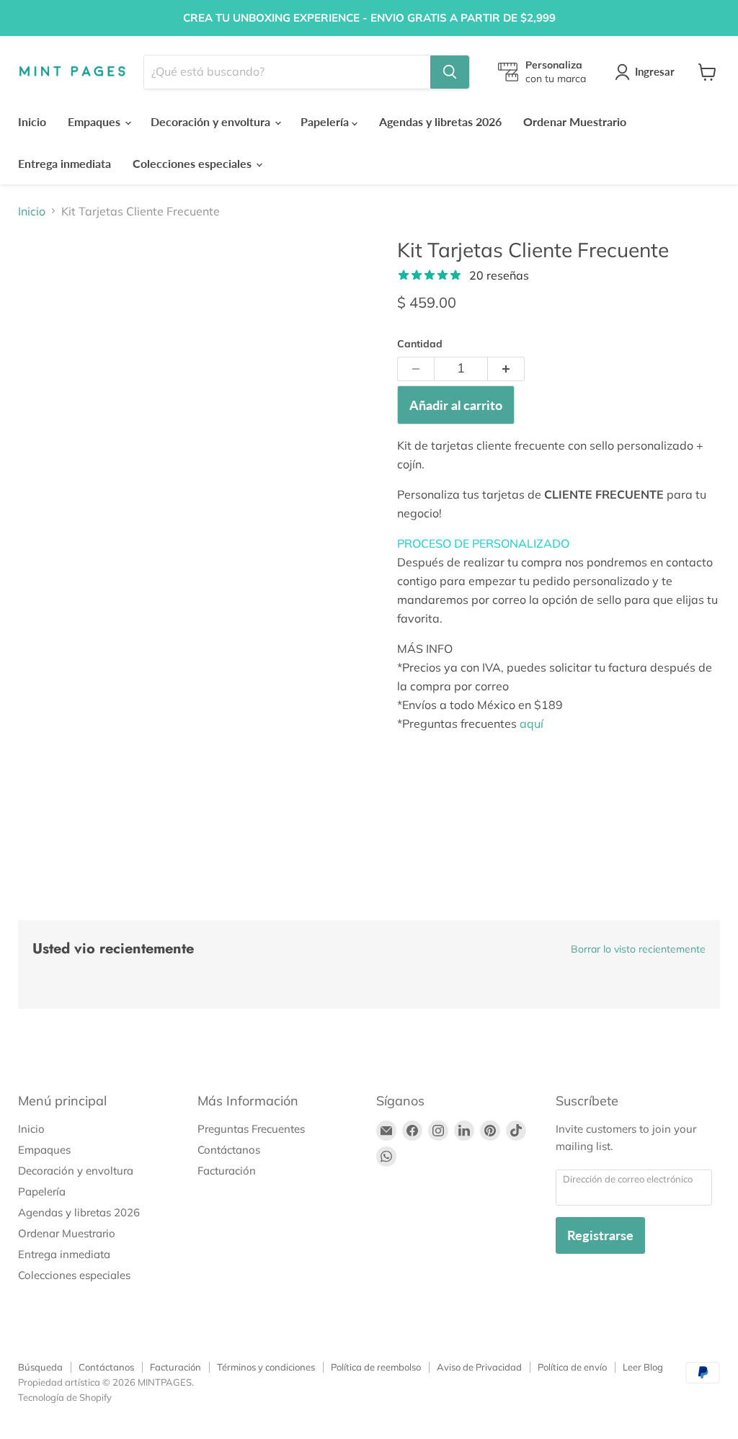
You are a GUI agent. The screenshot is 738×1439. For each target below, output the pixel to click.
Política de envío (572, 1367)
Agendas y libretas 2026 (440, 121)
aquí (531, 723)
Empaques (95, 121)
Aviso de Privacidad (479, 1367)
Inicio (32, 121)
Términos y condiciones (266, 1367)
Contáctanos (228, 1150)
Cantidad (420, 343)
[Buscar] (449, 72)
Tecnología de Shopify (65, 1397)
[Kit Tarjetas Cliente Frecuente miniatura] (90, 274)
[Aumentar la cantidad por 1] (506, 369)
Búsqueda (40, 1367)
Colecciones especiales (193, 163)
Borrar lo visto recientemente (638, 949)
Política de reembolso (376, 1367)
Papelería (326, 121)
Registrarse (600, 1235)
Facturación (226, 1170)
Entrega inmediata (64, 163)
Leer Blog (643, 1367)
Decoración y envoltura (212, 121)
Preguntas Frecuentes (251, 1129)
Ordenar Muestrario (574, 121)
